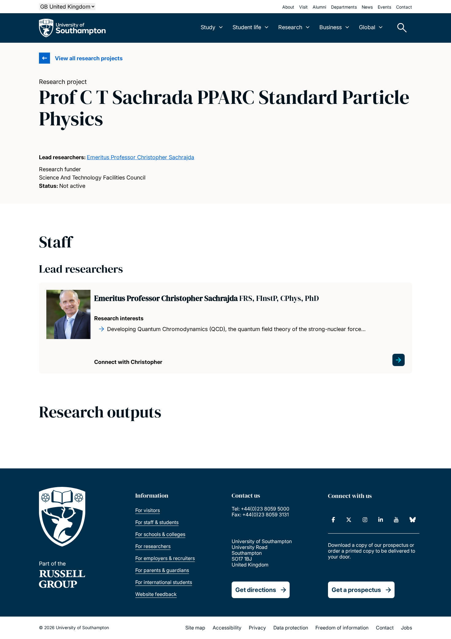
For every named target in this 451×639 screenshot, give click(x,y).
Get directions (255, 590)
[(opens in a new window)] (333, 519)
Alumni (319, 7)
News (367, 7)
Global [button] (367, 27)
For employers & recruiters (165, 558)
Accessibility (227, 628)
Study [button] (208, 27)
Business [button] (330, 27)
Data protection (290, 628)
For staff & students (157, 522)
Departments (344, 7)
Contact (404, 7)
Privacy (257, 628)
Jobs (406, 628)
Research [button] (290, 27)
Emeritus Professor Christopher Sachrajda (140, 157)
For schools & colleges (160, 534)
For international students (163, 582)
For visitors (147, 510)
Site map (195, 628)
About (288, 7)
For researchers (153, 546)
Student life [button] (247, 27)
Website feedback (156, 594)
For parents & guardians (162, 570)
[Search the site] (399, 28)
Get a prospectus (356, 590)
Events (384, 7)
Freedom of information (341, 628)
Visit (303, 7)
